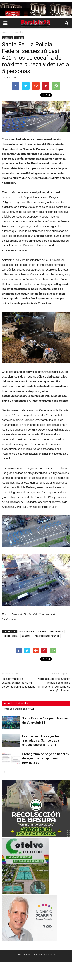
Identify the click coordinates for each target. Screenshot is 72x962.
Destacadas (7, 38)
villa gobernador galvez (47, 635)
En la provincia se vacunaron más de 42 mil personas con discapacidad (18, 682)
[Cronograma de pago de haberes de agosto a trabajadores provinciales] (11, 758)
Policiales (19, 38)
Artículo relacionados (16, 703)
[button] (67, 23)
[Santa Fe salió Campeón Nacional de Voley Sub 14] (11, 722)
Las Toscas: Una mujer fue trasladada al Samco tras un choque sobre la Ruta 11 (41, 740)
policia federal (11, 635)
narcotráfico (56, 631)
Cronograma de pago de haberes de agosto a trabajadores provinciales (45, 758)
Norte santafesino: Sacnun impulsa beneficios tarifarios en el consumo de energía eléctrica (53, 684)
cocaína (42, 631)
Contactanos (23, 954)
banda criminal (26, 631)
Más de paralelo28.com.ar (19, 708)
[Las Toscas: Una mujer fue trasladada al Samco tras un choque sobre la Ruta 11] (11, 740)
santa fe (26, 635)
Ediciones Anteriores (44, 954)
